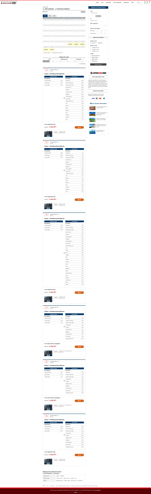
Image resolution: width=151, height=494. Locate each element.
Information (126, 2)
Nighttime (62, 475)
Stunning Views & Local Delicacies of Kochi (100, 131)
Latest (67, 61)
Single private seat (59, 480)
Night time (100, 43)
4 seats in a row (73, 478)
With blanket (80, 480)
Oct (54, 15)
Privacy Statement (97, 490)
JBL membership (117, 2)
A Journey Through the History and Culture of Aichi (101, 107)
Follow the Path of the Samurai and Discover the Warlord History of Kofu (101, 113)
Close (75, 492)
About (97, 2)
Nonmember (147, 3)
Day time (94, 43)
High (53, 61)
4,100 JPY (70, 44)
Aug (45, 15)
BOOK (79, 127)
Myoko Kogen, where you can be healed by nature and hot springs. (101, 125)
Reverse (83, 11)
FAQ (132, 2)
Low (46, 61)
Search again (99, 64)
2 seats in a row (59, 478)
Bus (102, 2)
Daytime (57, 475)
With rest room (74, 480)
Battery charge (67, 480)
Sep (50, 15)
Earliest (60, 61)
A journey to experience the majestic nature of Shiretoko (101, 119)
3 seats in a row (66, 478)
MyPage (144, 3)
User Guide (108, 2)
